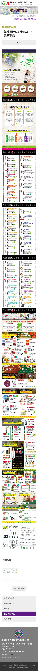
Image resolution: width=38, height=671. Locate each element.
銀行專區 (7, 609)
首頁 (12, 16)
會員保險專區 (9, 598)
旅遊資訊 (7, 619)
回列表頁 (20, 588)
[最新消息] (10, 579)
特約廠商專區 (20, 16)
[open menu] (35, 2)
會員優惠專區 (9, 603)
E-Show (26, 667)
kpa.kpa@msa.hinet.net (16, 651)
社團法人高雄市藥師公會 (16, 3)
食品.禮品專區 (31, 16)
